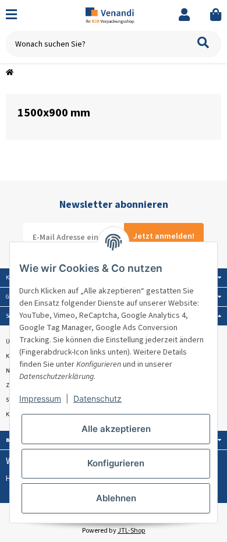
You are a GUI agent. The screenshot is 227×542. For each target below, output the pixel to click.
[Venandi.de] (114, 15)
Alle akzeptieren (116, 428)
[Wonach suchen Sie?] (203, 44)
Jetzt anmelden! (163, 236)
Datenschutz (97, 398)
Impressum (40, 398)
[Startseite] (9, 73)
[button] (184, 15)
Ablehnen (116, 498)
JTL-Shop (132, 530)
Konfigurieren (115, 463)
